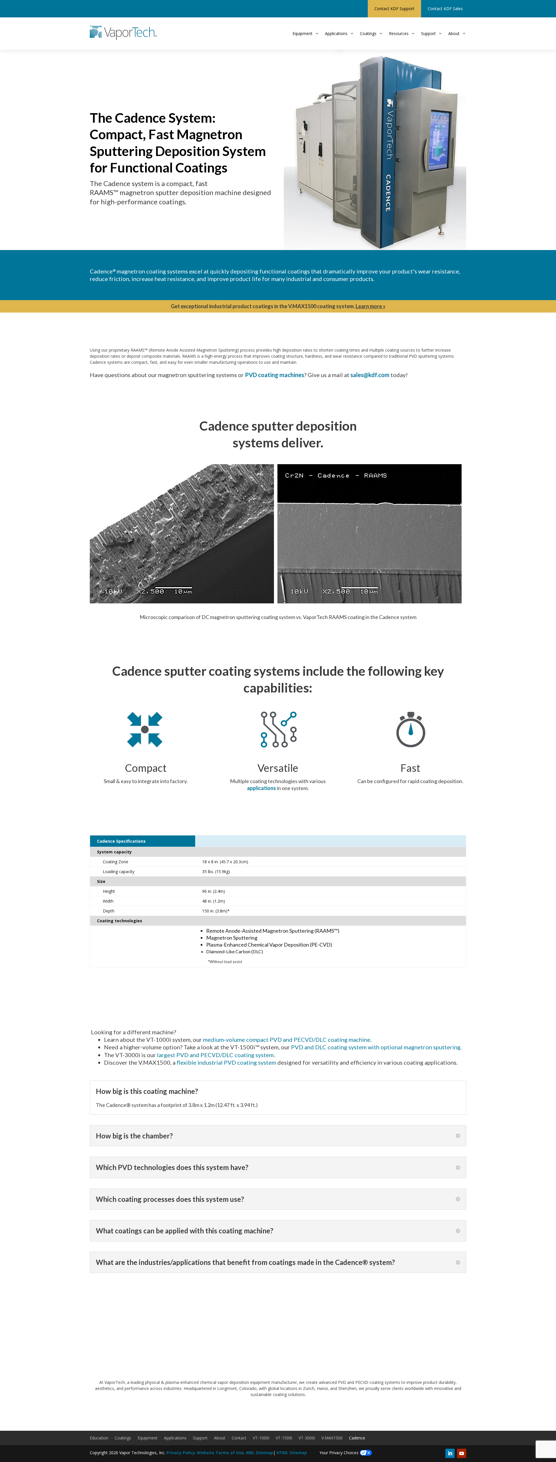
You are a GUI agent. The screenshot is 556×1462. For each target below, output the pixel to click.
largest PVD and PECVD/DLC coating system (215, 1054)
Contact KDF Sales (445, 8)
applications (261, 788)
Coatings (123, 1438)
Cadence (357, 1438)
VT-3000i (307, 1438)
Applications (175, 1438)
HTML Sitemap (292, 1452)
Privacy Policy (181, 1452)
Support (200, 1438)
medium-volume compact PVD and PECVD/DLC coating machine (286, 1039)
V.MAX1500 (332, 1438)
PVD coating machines (274, 374)
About (219, 1438)
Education (99, 1438)
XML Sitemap (259, 1452)
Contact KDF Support (394, 8)
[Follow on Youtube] (461, 1453)
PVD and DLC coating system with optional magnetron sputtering (375, 1047)
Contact (239, 1438)
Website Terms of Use (220, 1452)
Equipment (148, 1438)
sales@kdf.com (369, 374)
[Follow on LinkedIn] (450, 1453)
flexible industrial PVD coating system (226, 1062)
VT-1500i (284, 1438)
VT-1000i (261, 1438)
